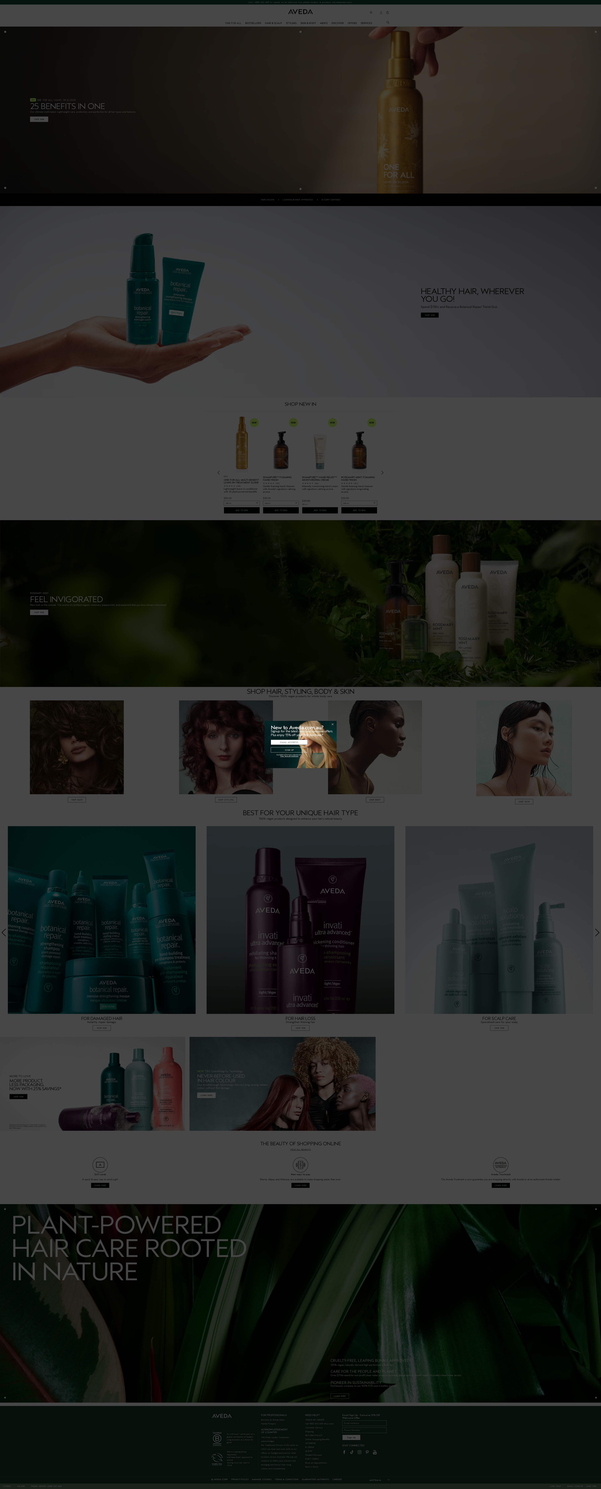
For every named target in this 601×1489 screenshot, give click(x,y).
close (324, 724)
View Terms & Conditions (289, 756)
